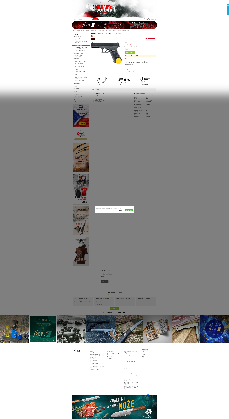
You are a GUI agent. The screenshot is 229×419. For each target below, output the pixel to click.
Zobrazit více (114, 308)
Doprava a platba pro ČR (95, 354)
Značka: (122, 39)
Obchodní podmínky (94, 367)
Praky (76, 74)
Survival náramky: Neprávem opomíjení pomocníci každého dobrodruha (130, 368)
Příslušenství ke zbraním (80, 71)
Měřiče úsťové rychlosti (80, 68)
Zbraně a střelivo (77, 36)
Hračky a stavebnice (78, 96)
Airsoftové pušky (78, 55)
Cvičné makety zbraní (79, 80)
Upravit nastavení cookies (98, 393)
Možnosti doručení (140, 46)
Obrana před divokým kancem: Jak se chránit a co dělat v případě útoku (131, 387)
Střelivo (76, 69)
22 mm (147, 113)
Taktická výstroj (77, 88)
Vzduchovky (77, 38)
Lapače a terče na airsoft (80, 66)
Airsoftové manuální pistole (81, 47)
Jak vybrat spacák (93, 360)
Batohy (75, 91)
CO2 (146, 107)
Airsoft (76, 44)
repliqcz (110, 356)
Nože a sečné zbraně (78, 81)
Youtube (110, 358)
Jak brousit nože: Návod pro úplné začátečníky (131, 383)
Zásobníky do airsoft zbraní (80, 60)
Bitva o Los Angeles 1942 (129, 355)
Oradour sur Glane (127, 379)
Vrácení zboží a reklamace (95, 352)
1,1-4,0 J (147, 114)
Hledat (95, 19)
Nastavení (121, 210)
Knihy (75, 99)
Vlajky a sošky (76, 97)
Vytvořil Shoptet (152, 393)
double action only (149, 108)
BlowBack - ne (148, 101)
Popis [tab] (93, 89)
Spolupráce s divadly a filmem (96, 363)
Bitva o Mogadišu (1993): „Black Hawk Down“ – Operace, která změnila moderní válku (130, 363)
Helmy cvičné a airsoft (79, 56)
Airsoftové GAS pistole (80, 52)
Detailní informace (128, 64)
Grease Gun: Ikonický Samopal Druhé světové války (130, 372)
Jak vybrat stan (93, 358)
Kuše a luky (77, 72)
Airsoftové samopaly (79, 53)
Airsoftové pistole (78, 45)
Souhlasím (129, 210)
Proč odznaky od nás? (94, 364)
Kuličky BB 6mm (78, 58)
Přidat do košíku (130, 52)
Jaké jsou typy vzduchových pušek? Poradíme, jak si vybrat (131, 358)
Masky (76, 64)
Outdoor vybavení (77, 89)
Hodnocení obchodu (114, 292)
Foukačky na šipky (78, 76)
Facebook (110, 355)
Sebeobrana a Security (78, 94)
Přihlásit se (105, 281)
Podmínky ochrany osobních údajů (97, 366)
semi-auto (148, 104)
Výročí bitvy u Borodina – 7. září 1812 (130, 376)
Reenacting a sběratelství (79, 85)
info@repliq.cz (111, 351)
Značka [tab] (98, 89)
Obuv (75, 93)
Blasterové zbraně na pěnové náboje (81, 78)
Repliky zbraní (77, 83)
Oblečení (75, 86)
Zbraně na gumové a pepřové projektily (81, 42)
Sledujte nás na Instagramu (116, 313)
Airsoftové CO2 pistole (80, 50)
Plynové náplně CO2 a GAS (80, 61)
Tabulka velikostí (93, 357)
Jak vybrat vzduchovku (94, 361)
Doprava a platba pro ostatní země (97, 355)
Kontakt (91, 351)
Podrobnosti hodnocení (113, 39)
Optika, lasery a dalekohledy (80, 39)
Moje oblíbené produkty (94, 369)
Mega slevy (76, 101)
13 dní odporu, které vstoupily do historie (130, 352)
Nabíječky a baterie (79, 63)
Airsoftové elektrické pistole (81, 48)
